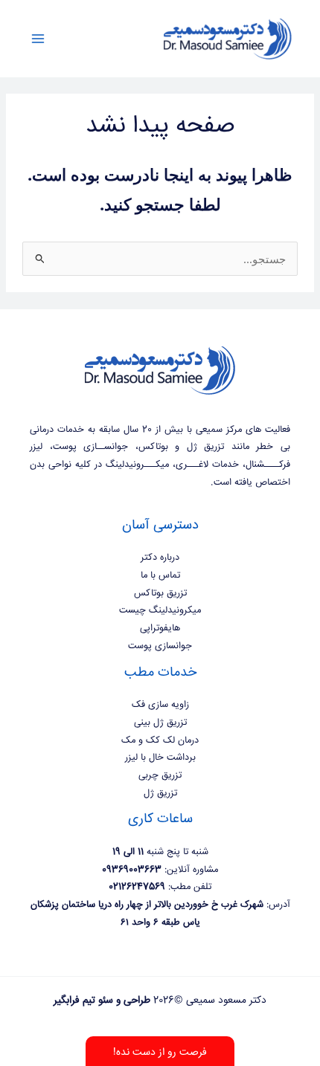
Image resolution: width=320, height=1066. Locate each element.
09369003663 (131, 869)
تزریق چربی (160, 775)
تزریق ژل (160, 793)
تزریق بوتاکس (160, 593)
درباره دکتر (160, 557)
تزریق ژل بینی (160, 722)
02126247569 (137, 886)
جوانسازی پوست (160, 646)
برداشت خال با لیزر (160, 757)
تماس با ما (160, 575)
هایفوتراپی (160, 628)
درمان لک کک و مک (160, 740)
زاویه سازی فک (160, 704)
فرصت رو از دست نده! (160, 1052)
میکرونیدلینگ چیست (160, 610)
